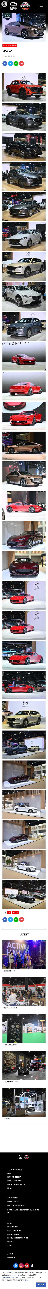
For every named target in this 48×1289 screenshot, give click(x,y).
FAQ (9, 1173)
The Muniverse (10, 1045)
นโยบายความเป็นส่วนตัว (10, 1277)
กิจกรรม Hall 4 (9, 971)
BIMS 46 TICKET (14, 1177)
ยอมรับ (41, 1284)
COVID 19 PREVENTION (16, 1184)
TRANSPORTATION (14, 1169)
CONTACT (11, 1257)
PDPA (9, 1188)
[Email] (21, 63)
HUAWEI (7, 1119)
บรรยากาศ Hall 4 (10, 1008)
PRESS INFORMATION (15, 1205)
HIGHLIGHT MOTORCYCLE (17, 1238)
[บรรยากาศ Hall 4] (24, 991)
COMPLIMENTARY (14, 1181)
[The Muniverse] (24, 1028)
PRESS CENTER (13, 1201)
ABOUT (10, 1254)
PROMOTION (12, 1227)
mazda (15, 912)
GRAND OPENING (14, 1230)
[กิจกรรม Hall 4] (24, 954)
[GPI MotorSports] (24, 1065)
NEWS (9, 1223)
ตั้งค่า (26, 1280)
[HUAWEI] (24, 1102)
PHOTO (10, 1241)
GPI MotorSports (11, 1082)
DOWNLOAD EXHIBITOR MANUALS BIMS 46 (23, 1211)
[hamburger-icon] (41, 7)
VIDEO (9, 1245)
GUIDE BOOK (12, 1198)
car (9, 912)
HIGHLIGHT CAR (13, 1234)
